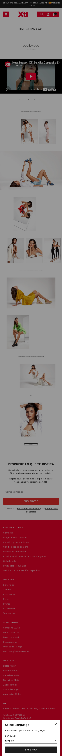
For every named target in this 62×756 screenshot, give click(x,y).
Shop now (31, 749)
